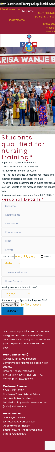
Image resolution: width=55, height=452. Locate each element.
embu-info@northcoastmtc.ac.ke (22, 429)
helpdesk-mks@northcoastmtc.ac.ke (24, 402)
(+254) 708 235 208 (14, 375)
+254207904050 (16, 20)
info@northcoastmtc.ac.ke (18, 371)
